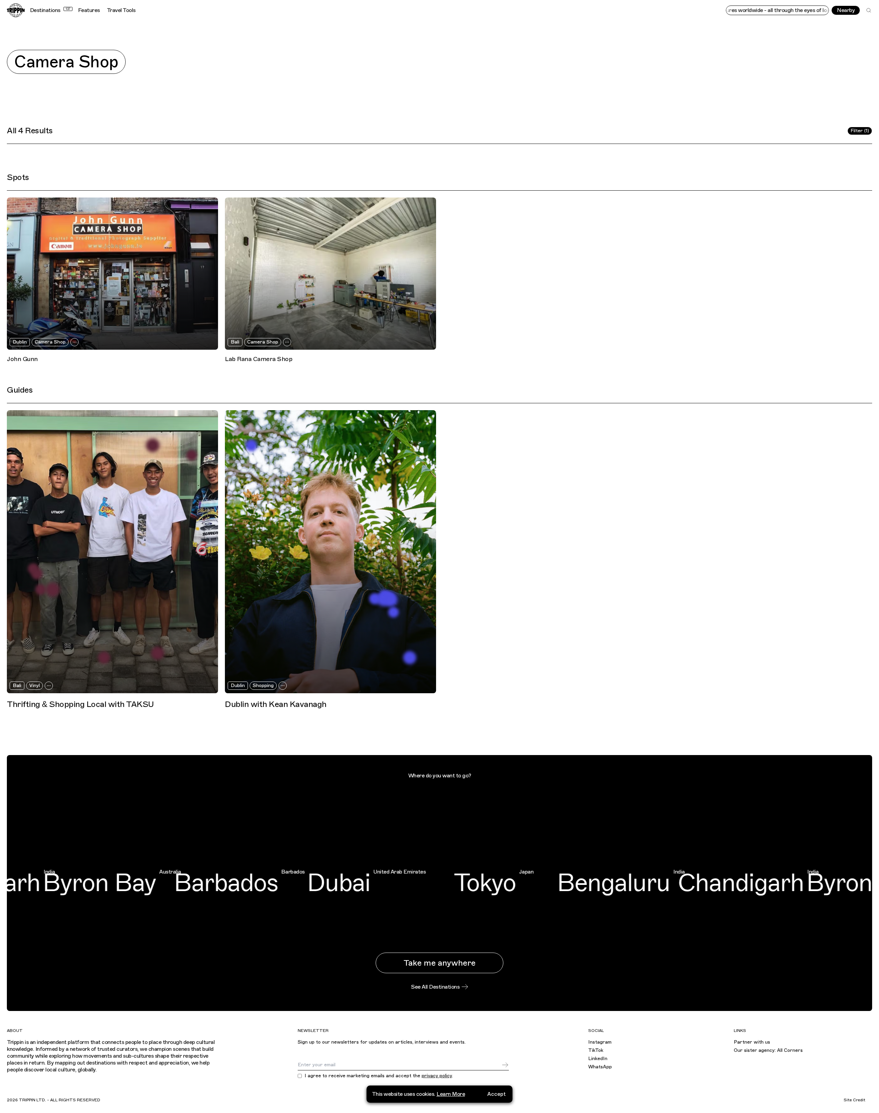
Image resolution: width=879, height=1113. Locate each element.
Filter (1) (860, 131)
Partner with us (752, 1042)
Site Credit (854, 1100)
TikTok (595, 1050)
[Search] (868, 10)
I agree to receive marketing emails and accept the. (379, 1076)
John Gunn (22, 359)
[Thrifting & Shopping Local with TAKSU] (112, 551)
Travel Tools (121, 10)
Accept (496, 1094)
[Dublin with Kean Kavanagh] (330, 551)
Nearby (846, 10)
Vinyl (34, 685)
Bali (235, 342)
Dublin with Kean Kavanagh (276, 704)
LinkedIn (597, 1058)
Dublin (20, 342)
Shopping (263, 685)
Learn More (450, 1094)
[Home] (16, 10)
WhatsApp (600, 1067)
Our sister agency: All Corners (768, 1050)
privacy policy (437, 1076)
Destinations (50, 10)
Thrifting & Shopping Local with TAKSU (80, 704)
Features (89, 10)
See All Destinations (435, 986)
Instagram (600, 1042)
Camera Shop (50, 342)
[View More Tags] (74, 342)
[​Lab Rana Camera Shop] (330, 274)
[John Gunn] (112, 274)
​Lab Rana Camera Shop (258, 359)
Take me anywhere (439, 962)
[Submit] (505, 1065)
